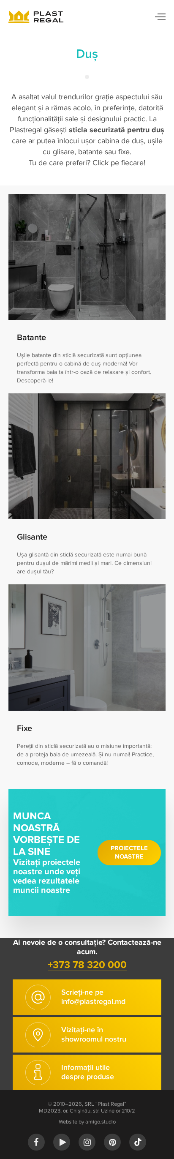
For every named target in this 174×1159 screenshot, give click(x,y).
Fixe (24, 728)
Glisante (32, 537)
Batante (31, 338)
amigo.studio (100, 1121)
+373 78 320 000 (87, 965)
